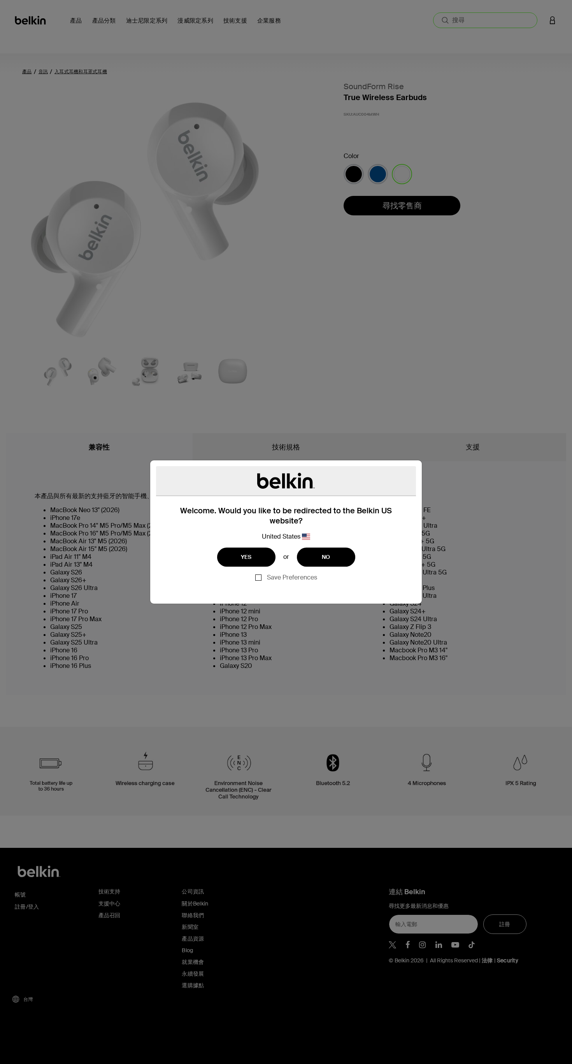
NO (326, 556)
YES (246, 556)
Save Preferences (292, 577)
